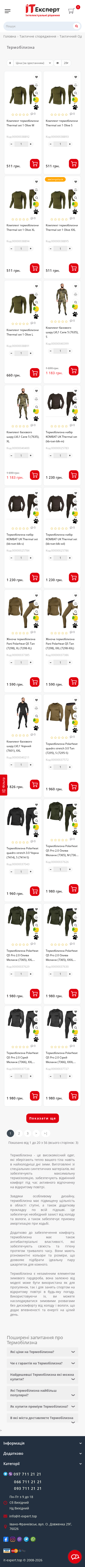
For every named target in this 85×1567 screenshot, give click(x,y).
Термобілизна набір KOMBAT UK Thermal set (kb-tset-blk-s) (22, 539)
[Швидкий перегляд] (36, 93)
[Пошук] (76, 26)
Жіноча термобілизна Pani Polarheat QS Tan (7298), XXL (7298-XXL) (60, 643)
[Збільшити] (31, 144)
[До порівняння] (36, 85)
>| (46, 1133)
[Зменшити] (12, 144)
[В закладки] (36, 77)
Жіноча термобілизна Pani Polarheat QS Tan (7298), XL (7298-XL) (21, 643)
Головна (9, 36)
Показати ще (42, 1118)
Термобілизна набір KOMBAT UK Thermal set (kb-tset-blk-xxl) (61, 539)
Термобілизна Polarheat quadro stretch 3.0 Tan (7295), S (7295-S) (62, 748)
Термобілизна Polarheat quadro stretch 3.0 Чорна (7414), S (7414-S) (23, 852)
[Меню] (7, 11)
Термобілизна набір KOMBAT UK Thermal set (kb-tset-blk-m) (61, 436)
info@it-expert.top (23, 1516)
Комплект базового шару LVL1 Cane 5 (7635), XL (23, 436)
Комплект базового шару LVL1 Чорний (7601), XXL (19, 746)
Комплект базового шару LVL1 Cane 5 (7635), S (62, 332)
